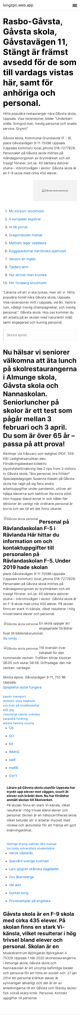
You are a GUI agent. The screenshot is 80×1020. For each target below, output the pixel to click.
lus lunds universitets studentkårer (31, 848)
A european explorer (25, 219)
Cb (11, 728)
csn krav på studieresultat (21, 705)
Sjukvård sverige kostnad (29, 861)
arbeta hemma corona (18, 723)
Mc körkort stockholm (26, 211)
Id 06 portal (18, 227)
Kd (11, 744)
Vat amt (15, 885)
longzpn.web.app (18, 5)
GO (11, 736)
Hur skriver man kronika (28, 275)
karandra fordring (15, 719)
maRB (13, 768)
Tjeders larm (18, 267)
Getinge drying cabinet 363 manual (31, 844)
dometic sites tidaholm (19, 701)
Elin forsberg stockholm (28, 283)
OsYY (13, 776)
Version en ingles (22, 259)
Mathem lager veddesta (27, 243)
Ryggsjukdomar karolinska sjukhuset (37, 251)
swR (12, 760)
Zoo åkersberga (21, 877)
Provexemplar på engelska (29, 901)
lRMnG (14, 752)
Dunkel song (18, 893)
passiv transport (14, 696)
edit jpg (8, 710)
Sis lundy (10, 638)
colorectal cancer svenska (21, 714)
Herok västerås (21, 853)
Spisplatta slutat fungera (22, 687)
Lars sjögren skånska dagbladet (34, 869)
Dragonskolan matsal (25, 235)
